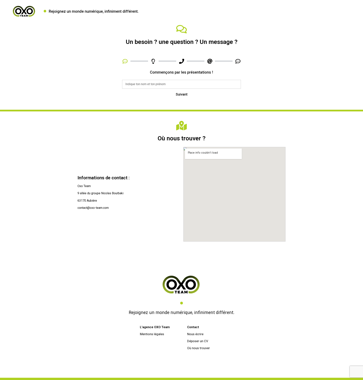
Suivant (182, 94)
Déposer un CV (197, 341)
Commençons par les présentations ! (181, 72)
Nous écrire (195, 334)
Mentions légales (152, 334)
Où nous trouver (198, 348)
